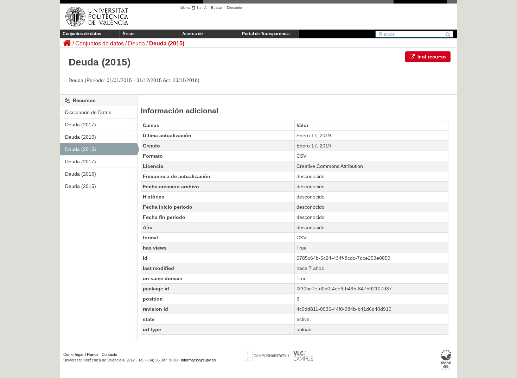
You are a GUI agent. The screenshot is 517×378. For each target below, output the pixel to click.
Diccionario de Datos (88, 112)
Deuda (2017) (80, 124)
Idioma (186, 8)
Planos (92, 354)
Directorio (234, 8)
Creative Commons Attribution (329, 166)
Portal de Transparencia (266, 33)
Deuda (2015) (166, 43)
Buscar (216, 8)
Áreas (128, 33)
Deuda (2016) (80, 137)
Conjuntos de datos (82, 33)
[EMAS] (446, 359)
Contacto (109, 354)
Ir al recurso (431, 56)
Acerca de (192, 33)
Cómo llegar (73, 354)
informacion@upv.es (198, 360)
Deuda (136, 43)
